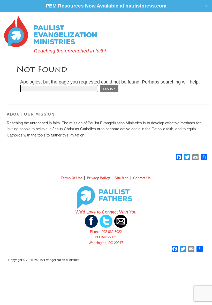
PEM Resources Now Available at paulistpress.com (106, 6)
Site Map (121, 178)
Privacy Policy (98, 178)
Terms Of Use (71, 178)
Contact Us (141, 178)
